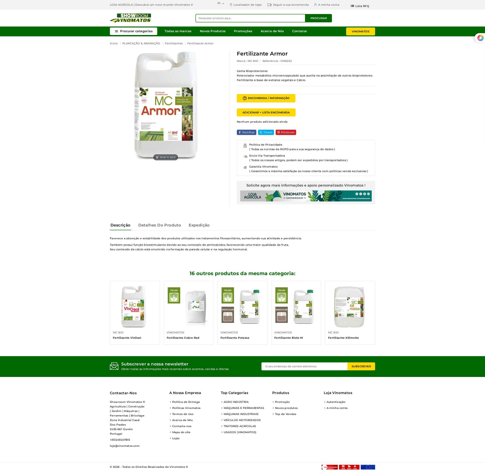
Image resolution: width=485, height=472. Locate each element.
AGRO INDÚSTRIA (236, 402)
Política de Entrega (186, 402)
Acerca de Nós (272, 31)
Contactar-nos (123, 393)
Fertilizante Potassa (235, 337)
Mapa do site (181, 432)
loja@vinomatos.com (125, 446)
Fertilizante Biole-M (288, 337)
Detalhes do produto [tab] (159, 225)
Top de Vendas (285, 414)
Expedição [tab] (199, 225)
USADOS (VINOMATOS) (240, 432)
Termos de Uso (182, 414)
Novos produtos (286, 408)
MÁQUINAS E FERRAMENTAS (244, 408)
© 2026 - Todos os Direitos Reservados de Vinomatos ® (149, 467)
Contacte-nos (182, 426)
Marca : (242, 61)
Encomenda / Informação (266, 98)
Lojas (175, 438)
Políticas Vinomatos (186, 408)
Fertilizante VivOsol (127, 337)
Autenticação (336, 402)
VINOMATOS (360, 31)
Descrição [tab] (120, 225)
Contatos (299, 31)
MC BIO (253, 61)
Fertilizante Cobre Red (183, 337)
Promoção (282, 402)
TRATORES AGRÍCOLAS (240, 426)
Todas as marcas (178, 31)
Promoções (243, 31)
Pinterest (288, 132)
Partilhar (248, 132)
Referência (270, 61)
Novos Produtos (213, 31)
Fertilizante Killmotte (343, 337)
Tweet (268, 132)
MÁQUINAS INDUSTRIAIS (241, 414)
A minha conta (337, 408)
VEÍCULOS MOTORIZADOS (242, 420)
